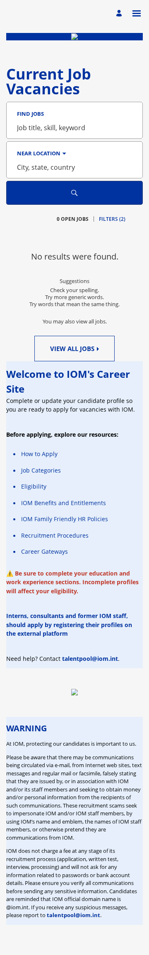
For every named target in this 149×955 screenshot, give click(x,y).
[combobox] (74, 128)
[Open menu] (136, 13)
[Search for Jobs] (74, 193)
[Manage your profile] (120, 13)
